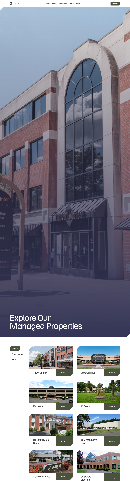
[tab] (15, 348)
